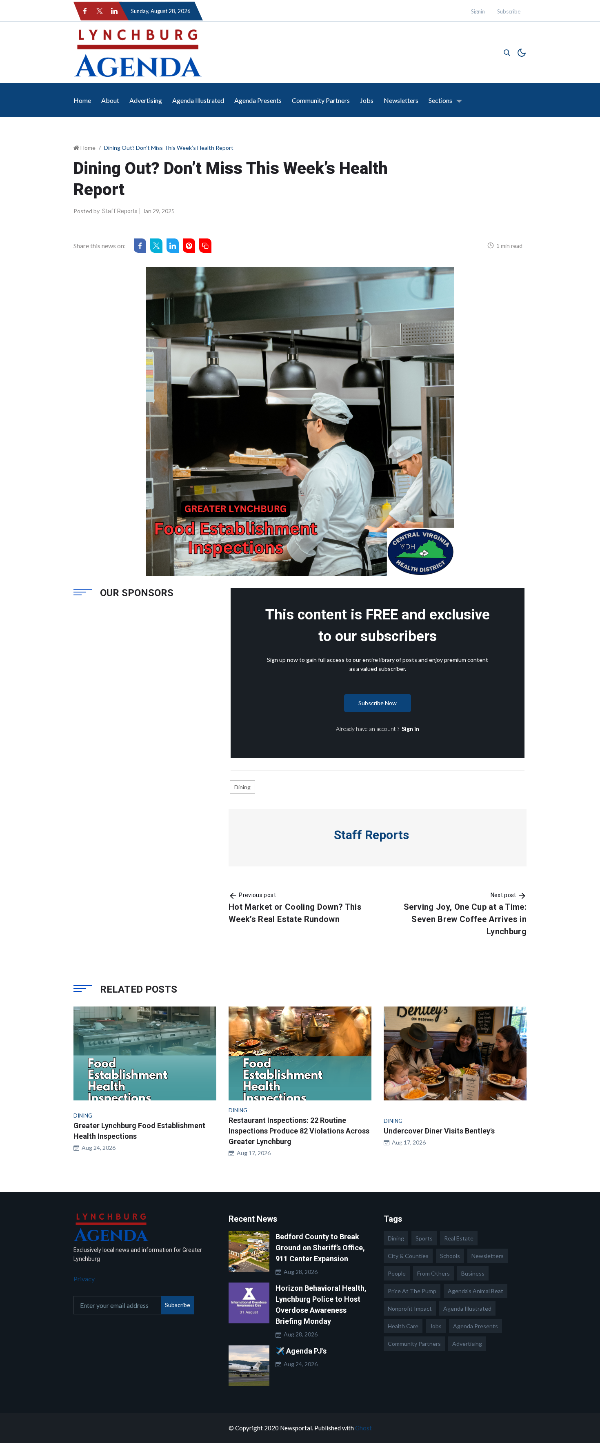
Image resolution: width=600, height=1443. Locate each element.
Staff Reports (120, 211)
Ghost (363, 1428)
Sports (424, 1238)
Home (82, 100)
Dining (242, 787)
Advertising (145, 100)
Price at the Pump (412, 1290)
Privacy (84, 1279)
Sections (440, 100)
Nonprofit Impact (410, 1308)
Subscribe (508, 11)
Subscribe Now (377, 702)
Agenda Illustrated (198, 100)
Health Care (403, 1326)
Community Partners (321, 100)
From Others (433, 1273)
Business (472, 1273)
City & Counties (408, 1255)
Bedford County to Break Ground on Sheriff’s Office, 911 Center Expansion (320, 1247)
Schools (450, 1255)
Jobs (366, 100)
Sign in (410, 728)
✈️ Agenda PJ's (301, 1351)
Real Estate (458, 1238)
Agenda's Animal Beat (475, 1290)
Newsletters (401, 100)
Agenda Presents (258, 100)
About (110, 100)
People (397, 1273)
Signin (478, 11)
